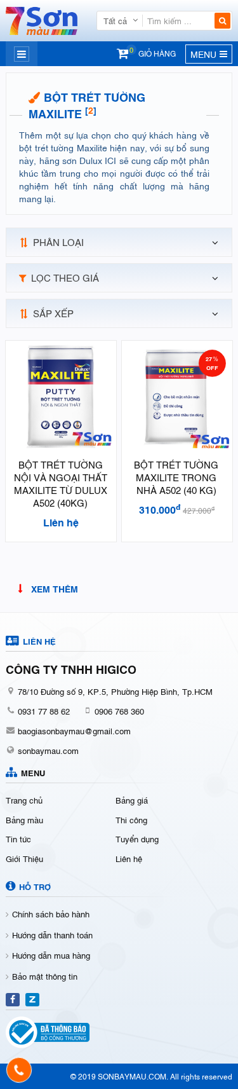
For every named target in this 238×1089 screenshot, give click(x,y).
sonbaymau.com (48, 750)
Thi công (131, 819)
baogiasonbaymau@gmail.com (74, 730)
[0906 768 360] (19, 1070)
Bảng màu (24, 819)
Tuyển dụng (137, 838)
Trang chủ (24, 799)
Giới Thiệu (24, 858)
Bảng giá (132, 799)
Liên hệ (129, 858)
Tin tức (18, 838)
